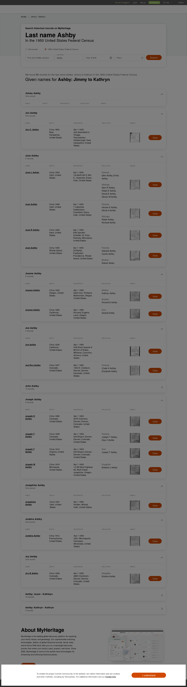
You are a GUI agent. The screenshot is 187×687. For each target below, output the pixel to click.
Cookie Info (110, 676)
